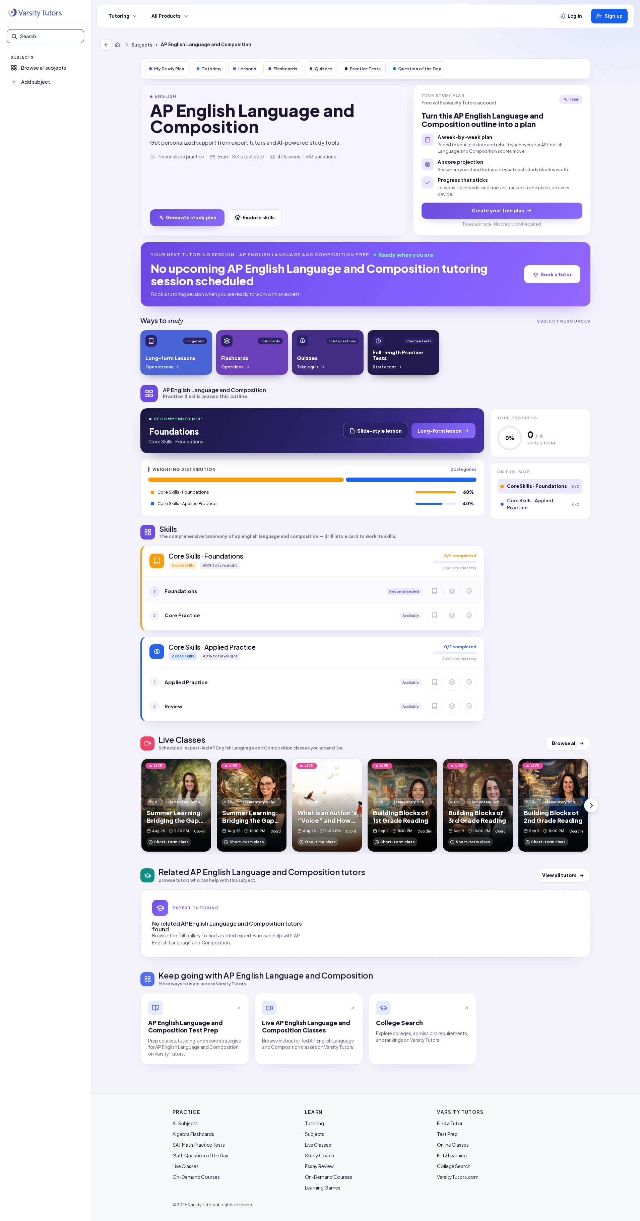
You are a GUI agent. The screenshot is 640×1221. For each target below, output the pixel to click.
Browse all (564, 743)
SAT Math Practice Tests (199, 1145)
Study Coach (319, 1155)
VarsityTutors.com (457, 1177)
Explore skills (259, 217)
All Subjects (185, 1123)
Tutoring (119, 16)
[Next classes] (591, 805)
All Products (166, 16)
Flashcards (285, 68)
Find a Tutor (450, 1123)
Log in (575, 16)
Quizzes (323, 68)
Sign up (614, 16)
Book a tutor (556, 274)
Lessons (247, 68)
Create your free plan (498, 210)
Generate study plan (191, 217)
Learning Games (322, 1187)
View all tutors (559, 875)
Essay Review (319, 1166)
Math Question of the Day (201, 1155)
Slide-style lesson (379, 431)
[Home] (119, 45)
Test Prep (447, 1134)
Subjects (141, 45)
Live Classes (186, 1166)
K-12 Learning (452, 1155)
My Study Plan (169, 68)
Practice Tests (365, 68)
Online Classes (453, 1145)
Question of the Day (419, 68)
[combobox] (50, 36)
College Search (453, 1166)
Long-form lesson (440, 431)
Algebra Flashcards (193, 1134)
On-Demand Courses (196, 1177)
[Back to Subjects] (106, 45)
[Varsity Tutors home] (35, 13)
